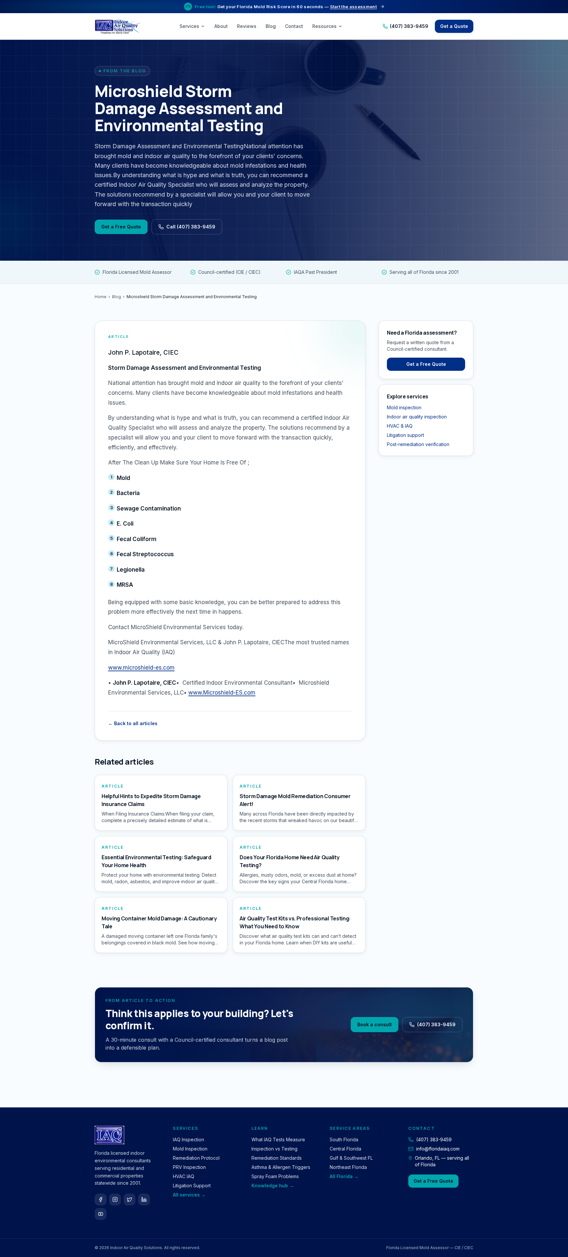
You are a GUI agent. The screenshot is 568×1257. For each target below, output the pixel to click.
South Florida (344, 1139)
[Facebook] (100, 1199)
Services (189, 26)
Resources (324, 26)
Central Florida (345, 1148)
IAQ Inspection (188, 1139)
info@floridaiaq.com (438, 1148)
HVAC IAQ (183, 1176)
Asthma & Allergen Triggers (280, 1167)
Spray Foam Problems (275, 1176)
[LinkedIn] (144, 1199)
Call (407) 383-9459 (190, 226)
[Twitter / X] (129, 1199)
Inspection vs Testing (274, 1148)
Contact (294, 26)
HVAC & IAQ (400, 426)
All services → (189, 1195)
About (221, 26)
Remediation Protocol (196, 1158)
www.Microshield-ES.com (221, 692)
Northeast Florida (348, 1167)
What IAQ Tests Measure (278, 1139)
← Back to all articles (132, 723)
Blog (271, 26)
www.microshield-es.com (141, 667)
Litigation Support (192, 1185)
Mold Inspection (190, 1148)
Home (100, 296)
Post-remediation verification (418, 444)
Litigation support (405, 435)
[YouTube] (100, 1214)
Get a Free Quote (121, 226)
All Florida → (344, 1176)
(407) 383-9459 (409, 26)
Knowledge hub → (272, 1185)
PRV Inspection (189, 1167)
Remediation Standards (276, 1158)
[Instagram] (115, 1199)
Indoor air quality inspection (417, 416)
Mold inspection (404, 407)
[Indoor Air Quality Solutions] (119, 26)
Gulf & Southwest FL (351, 1158)
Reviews (246, 26)
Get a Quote (454, 26)
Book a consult (374, 1024)
